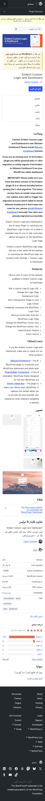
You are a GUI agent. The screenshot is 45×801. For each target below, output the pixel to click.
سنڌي (34, 762)
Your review (37, 659)
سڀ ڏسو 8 (6, 593)
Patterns (17, 707)
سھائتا (37, 125)
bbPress (37, 746)
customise (7, 604)
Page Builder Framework (17, 372)
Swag (17, 729)
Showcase (16, 694)
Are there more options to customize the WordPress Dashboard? (31, 509)
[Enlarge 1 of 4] (39, 417)
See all (5, 659)
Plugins (18, 703)
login (5, 609)
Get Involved (15, 715)
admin (18, 598)
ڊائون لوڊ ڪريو (35, 89)
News (39, 698)
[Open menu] (4, 4)
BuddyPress (35, 751)
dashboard (13, 609)
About (39, 694)
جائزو (37, 105)
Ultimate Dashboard (20, 360)
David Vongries (31, 82)
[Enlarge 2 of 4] (18, 417)
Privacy (39, 707)
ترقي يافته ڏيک (36, 616)
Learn (39, 715)
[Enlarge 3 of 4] (39, 461)
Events (18, 720)
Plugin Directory (35, 11)
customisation (9, 598)
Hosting (38, 703)
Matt (39, 742)
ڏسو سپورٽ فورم (34, 678)
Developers (37, 724)
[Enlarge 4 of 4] (39, 474)
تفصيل (37, 98)
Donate (16, 724)
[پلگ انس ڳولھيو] (16, 29)
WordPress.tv (35, 729)
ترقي (38, 118)
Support (38, 720)
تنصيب (37, 111)
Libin (35, 550)
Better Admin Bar (15, 383)
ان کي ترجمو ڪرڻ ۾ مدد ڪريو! (16, 20)
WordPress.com (34, 737)
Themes (17, 698)
